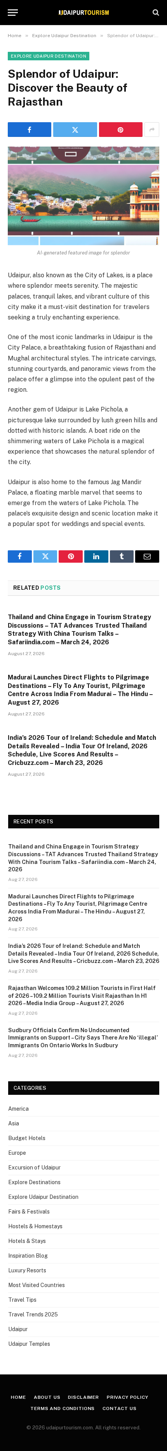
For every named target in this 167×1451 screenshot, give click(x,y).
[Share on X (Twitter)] (75, 129)
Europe (17, 1153)
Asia (13, 1123)
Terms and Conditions (62, 1408)
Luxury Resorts (27, 1270)
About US (47, 1397)
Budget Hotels (26, 1138)
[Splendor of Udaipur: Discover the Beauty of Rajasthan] (83, 196)
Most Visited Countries (36, 1285)
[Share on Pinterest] (121, 129)
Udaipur (18, 1329)
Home (18, 1397)
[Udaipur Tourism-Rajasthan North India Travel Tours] (83, 12)
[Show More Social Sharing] (151, 129)
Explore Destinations (34, 1182)
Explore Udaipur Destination (48, 56)
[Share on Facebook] (29, 129)
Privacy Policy (127, 1397)
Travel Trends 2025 (33, 1314)
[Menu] (13, 12)
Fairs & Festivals (29, 1212)
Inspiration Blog (28, 1256)
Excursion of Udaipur (34, 1167)
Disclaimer (83, 1397)
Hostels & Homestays (35, 1226)
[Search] (155, 12)
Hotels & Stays (27, 1241)
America (18, 1109)
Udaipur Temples (29, 1344)
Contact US (119, 1408)
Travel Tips (22, 1300)
